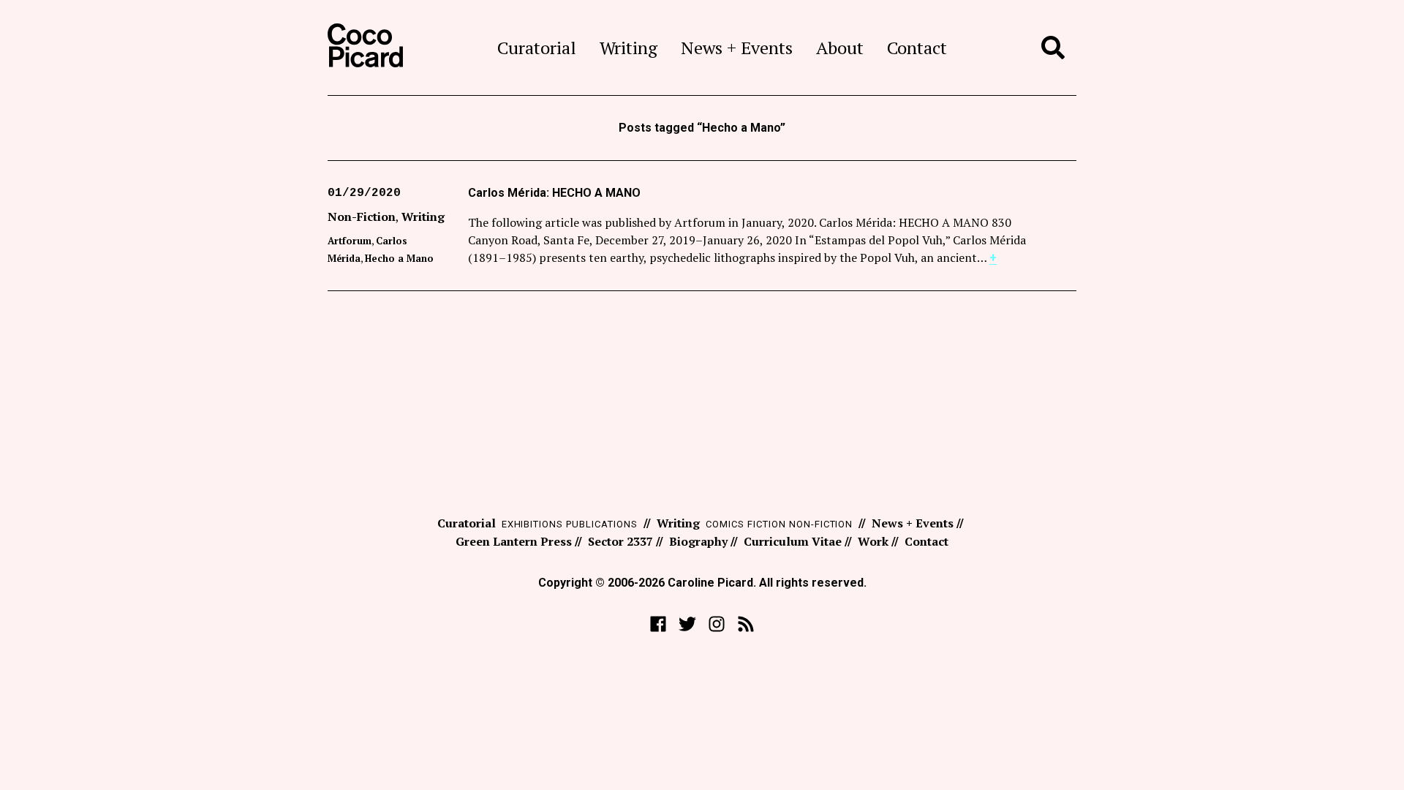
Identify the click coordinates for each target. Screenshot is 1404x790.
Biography (698, 541)
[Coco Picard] (365, 47)
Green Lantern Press (514, 541)
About (840, 47)
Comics (725, 524)
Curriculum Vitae (793, 541)
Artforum (349, 240)
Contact (917, 47)
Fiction (766, 524)
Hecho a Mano (399, 258)
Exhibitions (533, 524)
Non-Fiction (362, 216)
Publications (602, 524)
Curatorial (536, 47)
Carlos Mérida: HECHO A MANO (554, 193)
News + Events (737, 47)
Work (873, 541)
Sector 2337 (620, 541)
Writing (628, 47)
